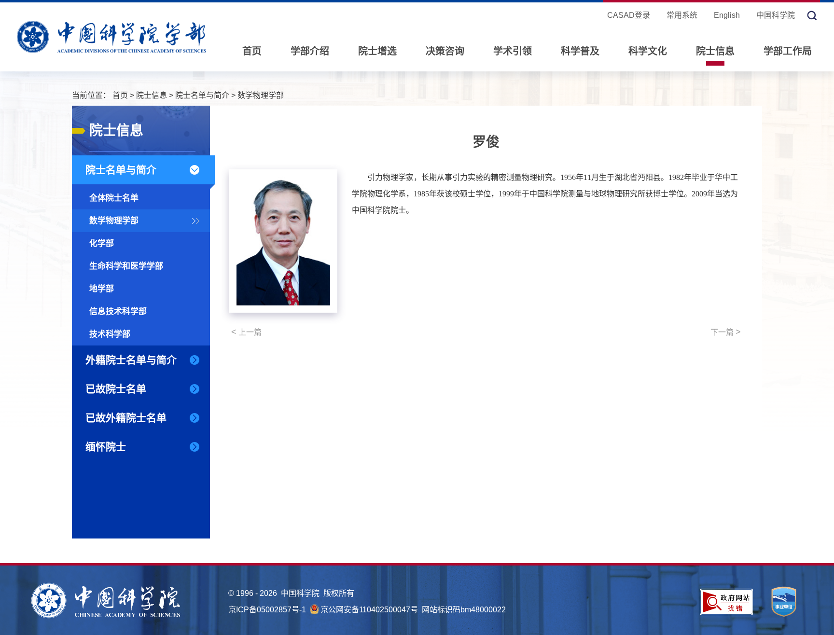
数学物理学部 (260, 95)
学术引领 (512, 51)
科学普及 (580, 51)
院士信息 (715, 51)
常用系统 (682, 15)
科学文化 (647, 51)
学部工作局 (788, 51)
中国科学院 (775, 15)
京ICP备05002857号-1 (267, 610)
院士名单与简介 (202, 95)
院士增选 (377, 51)
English (727, 15)
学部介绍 (310, 51)
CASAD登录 (628, 15)
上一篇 (246, 332)
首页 (252, 51)
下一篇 (725, 332)
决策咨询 (445, 51)
